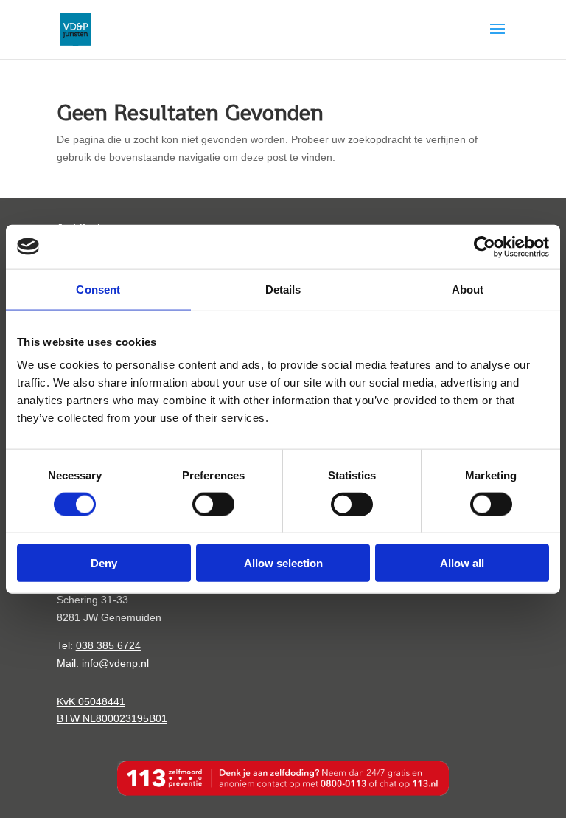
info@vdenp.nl (115, 663)
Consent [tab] (98, 289)
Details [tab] (283, 289)
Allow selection (283, 563)
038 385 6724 (108, 645)
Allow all (462, 563)
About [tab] (468, 289)
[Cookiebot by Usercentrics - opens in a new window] (484, 246)
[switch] (213, 504)
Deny (104, 563)
